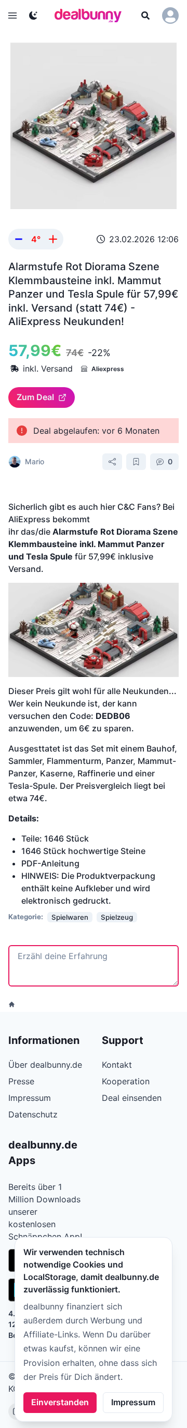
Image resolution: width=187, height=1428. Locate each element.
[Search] (145, 15)
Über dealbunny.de (45, 1064)
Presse (21, 1081)
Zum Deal (35, 397)
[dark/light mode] (33, 15)
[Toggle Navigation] (12, 15)
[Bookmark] (136, 461)
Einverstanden (60, 1402)
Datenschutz (33, 1114)
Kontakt (117, 1064)
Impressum (133, 1402)
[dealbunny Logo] (91, 15)
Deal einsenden (132, 1098)
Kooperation (126, 1081)
